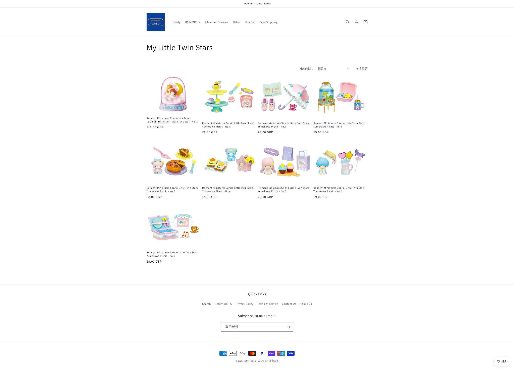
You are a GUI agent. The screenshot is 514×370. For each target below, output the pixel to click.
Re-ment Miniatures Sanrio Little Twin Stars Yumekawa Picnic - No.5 (172, 189)
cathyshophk (250, 360)
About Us (306, 304)
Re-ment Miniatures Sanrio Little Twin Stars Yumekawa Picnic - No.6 (339, 125)
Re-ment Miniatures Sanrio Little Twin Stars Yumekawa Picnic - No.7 (283, 125)
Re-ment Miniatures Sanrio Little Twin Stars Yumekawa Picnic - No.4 (227, 189)
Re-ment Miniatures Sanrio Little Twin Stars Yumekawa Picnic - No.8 (227, 125)
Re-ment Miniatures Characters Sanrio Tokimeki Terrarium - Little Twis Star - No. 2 (172, 120)
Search (206, 304)
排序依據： (306, 68)
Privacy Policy (244, 304)
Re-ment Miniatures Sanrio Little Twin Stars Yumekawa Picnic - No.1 (172, 254)
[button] (192, 22)
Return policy (223, 304)
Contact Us (289, 304)
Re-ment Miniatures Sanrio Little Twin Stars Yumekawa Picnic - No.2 (339, 189)
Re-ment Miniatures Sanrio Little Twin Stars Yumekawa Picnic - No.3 (283, 189)
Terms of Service (267, 304)
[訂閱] (288, 327)
